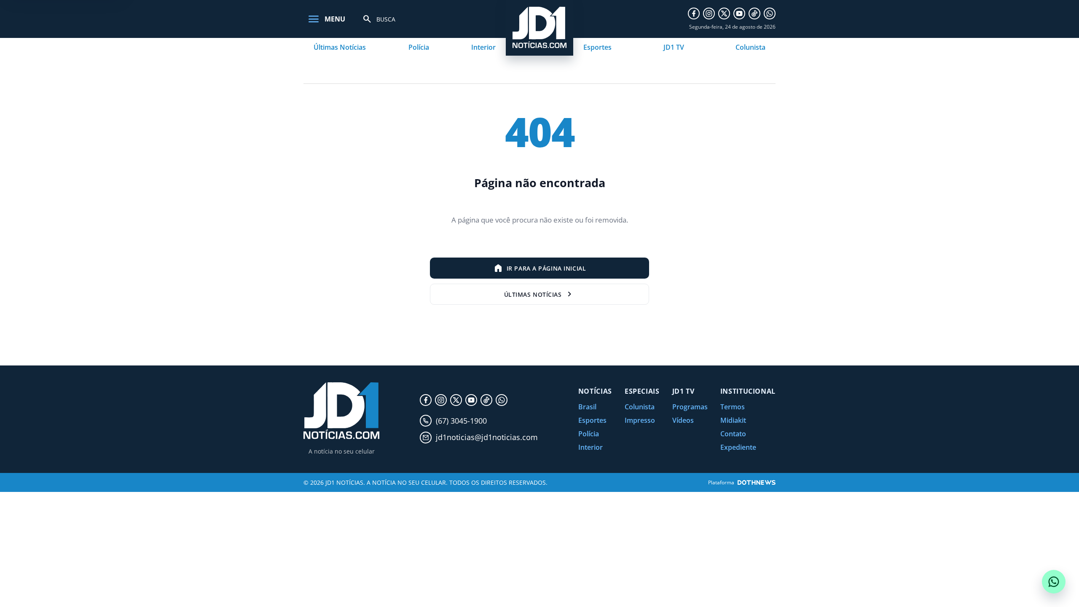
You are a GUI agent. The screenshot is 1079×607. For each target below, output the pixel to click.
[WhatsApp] (770, 13)
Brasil (587, 406)
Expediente (738, 447)
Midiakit (733, 420)
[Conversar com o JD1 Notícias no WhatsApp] (1054, 582)
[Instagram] (709, 13)
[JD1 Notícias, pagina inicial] (341, 410)
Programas (690, 406)
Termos (732, 406)
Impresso (640, 420)
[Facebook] (694, 13)
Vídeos (683, 420)
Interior (483, 47)
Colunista (750, 47)
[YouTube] (739, 13)
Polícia (418, 47)
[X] (724, 13)
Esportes (597, 47)
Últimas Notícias (340, 47)
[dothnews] (757, 482)
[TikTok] (754, 13)
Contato (733, 433)
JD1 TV (673, 47)
